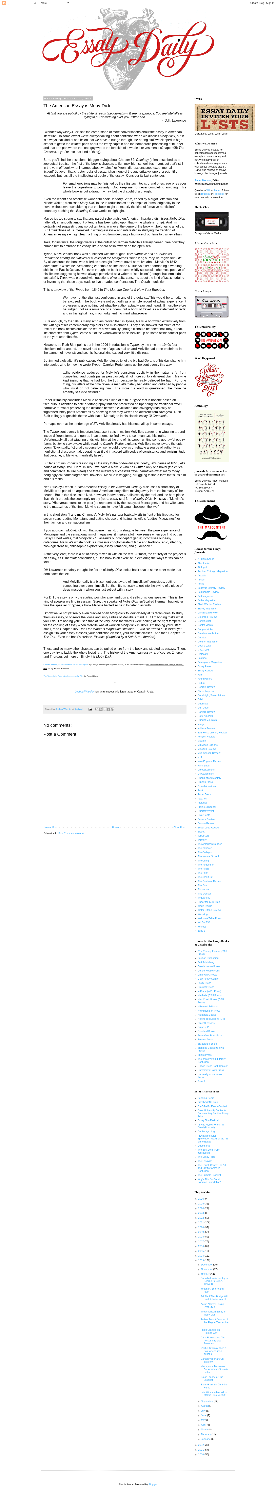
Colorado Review (207, 617)
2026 (201, 1198)
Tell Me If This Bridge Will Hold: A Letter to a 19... (214, 1298)
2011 (201, 1449)
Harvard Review (206, 712)
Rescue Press (205, 1039)
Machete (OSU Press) (209, 995)
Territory (202, 840)
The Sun (202, 885)
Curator (202, 637)
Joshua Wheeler (84, 691)
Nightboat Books (207, 1014)
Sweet (201, 831)
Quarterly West (206, 811)
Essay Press (204, 666)
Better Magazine (207, 600)
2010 (201, 1454)
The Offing (203, 860)
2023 (201, 1213)
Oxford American (207, 786)
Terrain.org (204, 835)
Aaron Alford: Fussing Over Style (212, 1305)
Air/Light (202, 567)
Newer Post (50, 827)
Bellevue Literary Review (211, 588)
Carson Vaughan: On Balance (212, 1360)
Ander (217, 190)
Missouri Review (207, 749)
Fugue (201, 683)
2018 (201, 1236)
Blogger (153, 1484)
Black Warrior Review (209, 604)
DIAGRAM (203, 650)
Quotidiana (204, 1145)
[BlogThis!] (101, 709)
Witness (202, 926)
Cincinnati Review (208, 612)
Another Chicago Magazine (213, 571)
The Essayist (205, 1161)
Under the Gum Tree (209, 902)
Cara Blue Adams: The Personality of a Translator (213, 1340)
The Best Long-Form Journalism (209, 1151)
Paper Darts (204, 794)
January (206, 1439)
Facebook (218, 193)
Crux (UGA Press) (207, 974)
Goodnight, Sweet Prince (211, 695)
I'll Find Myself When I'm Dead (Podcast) (211, 1126)
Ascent (201, 579)
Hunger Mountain (207, 720)
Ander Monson (203, 180)
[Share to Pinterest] (112, 709)
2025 (201, 1203)
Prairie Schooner (207, 807)
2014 (201, 1255)
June (204, 1415)
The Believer (205, 848)
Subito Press (205, 1055)
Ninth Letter (204, 765)
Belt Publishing (206, 962)
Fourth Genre (205, 678)
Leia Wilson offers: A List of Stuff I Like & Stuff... (214, 1394)
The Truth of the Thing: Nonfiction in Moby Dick (63, 676)
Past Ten (202, 798)
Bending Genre (206, 1098)
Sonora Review (206, 823)
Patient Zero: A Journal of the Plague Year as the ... (215, 1322)
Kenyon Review (206, 736)
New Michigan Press (209, 1010)
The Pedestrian (206, 864)
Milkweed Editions (208, 745)
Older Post (179, 827)
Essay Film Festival (208, 1120)
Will (208, 190)
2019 (201, 1232)
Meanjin (202, 740)
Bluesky (205, 193)
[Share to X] (104, 709)
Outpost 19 (204, 1027)
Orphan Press (205, 782)
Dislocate (203, 654)
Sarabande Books (207, 1043)
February (206, 1434)
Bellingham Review (208, 592)
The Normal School (208, 856)
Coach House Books (209, 966)
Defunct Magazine (208, 641)
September (207, 1401)
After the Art (204, 563)
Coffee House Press (209, 970)
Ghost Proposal (206, 691)
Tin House (203, 889)
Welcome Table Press (209, 918)
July (203, 1410)
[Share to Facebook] (108, 709)
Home (115, 827)
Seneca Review (206, 819)
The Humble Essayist (209, 1175)
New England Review (209, 761)
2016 (201, 1246)
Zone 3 (201, 930)
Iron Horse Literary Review (212, 732)
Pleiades (202, 802)
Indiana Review (206, 728)
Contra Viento (205, 625)
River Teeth (204, 815)
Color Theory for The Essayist (212, 1378)
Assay (201, 583)
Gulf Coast (203, 707)
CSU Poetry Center (208, 978)
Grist (200, 699)
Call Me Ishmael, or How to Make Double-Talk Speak (65, 665)
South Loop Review (208, 827)
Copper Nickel (205, 629)
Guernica (203, 703)
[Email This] (97, 709)
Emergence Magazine (210, 662)
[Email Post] (90, 709)
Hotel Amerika (205, 716)
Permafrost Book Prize (210, 1035)
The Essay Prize (206, 1156)
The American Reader (210, 844)
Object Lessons (206, 769)
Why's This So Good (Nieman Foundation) (209, 1181)
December (207, 1264)
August (205, 1405)
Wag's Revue (205, 906)
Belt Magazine (205, 596)
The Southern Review (209, 881)
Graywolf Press (206, 987)
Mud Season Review (209, 753)
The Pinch (203, 868)
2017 (201, 1241)
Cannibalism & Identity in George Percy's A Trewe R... (214, 1281)
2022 (201, 1217)
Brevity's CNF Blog (208, 1102)
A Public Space (206, 559)
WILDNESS (204, 922)
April (204, 1424)
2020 (201, 1227)
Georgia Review (206, 687)
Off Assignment (206, 773)
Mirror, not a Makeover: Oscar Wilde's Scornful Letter (214, 1369)
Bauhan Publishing (208, 958)
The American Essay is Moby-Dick (213, 1313)
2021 (201, 1222)
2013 (201, 1260)
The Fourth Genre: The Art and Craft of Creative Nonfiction (212, 1168)
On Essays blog (206, 1131)
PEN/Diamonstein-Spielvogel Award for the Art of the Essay (213, 1138)
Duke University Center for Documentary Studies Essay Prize (213, 1113)
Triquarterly (204, 897)
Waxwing (203, 914)
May (203, 1420)
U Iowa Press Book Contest (213, 1066)
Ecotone (202, 658)
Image (201, 724)
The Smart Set (205, 877)
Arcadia (202, 575)
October (205, 1274)
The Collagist (205, 852)
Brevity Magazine (207, 608)
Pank (200, 790)
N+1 (200, 757)
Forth (200, 674)
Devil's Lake (204, 645)
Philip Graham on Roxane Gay (210, 1331)
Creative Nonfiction (208, 633)
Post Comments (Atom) (71, 833)
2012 (201, 1445)
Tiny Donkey (204, 893)
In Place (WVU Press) (209, 991)
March (205, 1429)
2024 (201, 1208)
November (207, 1269)
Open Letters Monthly (209, 778)
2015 (201, 1251)
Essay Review (205, 670)
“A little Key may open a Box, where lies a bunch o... (213, 1351)
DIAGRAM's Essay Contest (212, 1106)
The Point (203, 873)
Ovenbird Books (206, 1031)
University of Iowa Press (211, 1070)
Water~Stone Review (209, 910)
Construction (205, 621)
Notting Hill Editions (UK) (211, 1018)
